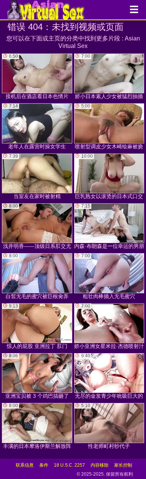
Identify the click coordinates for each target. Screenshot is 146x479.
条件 (43, 465)
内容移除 (100, 465)
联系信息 (25, 465)
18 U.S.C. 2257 (69, 465)
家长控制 (123, 465)
